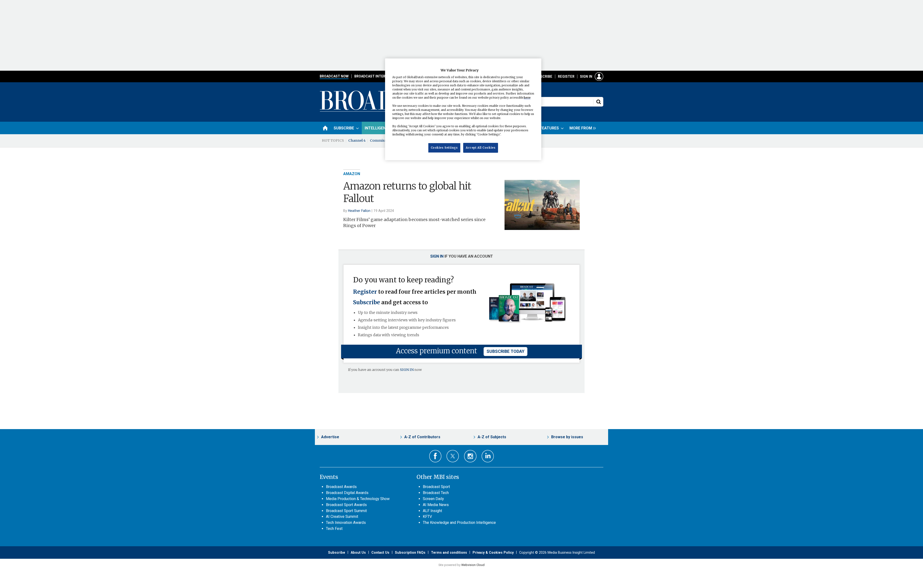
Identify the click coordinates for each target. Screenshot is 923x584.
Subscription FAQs (410, 552)
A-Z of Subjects (492, 437)
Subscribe (543, 76)
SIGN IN (407, 370)
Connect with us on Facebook (435, 456)
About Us (358, 552)
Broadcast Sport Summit (346, 510)
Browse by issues (567, 437)
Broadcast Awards (341, 486)
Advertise (330, 437)
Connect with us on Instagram (470, 456)
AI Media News (436, 504)
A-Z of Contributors (422, 437)
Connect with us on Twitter (452, 456)
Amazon (351, 173)
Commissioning (384, 140)
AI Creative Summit (342, 516)
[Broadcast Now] (385, 110)
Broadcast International (378, 76)
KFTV (427, 516)
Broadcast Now (334, 76)
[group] (581, 128)
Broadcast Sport (436, 486)
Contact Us (380, 552)
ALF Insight (432, 510)
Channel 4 (357, 140)
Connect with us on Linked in (487, 456)
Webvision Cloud (473, 565)
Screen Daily (433, 498)
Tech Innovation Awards (346, 522)
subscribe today (505, 351)
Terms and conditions (449, 552)
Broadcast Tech (436, 492)
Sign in (586, 76)
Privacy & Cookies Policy (493, 552)
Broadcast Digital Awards (347, 492)
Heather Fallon (359, 211)
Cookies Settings (444, 147)
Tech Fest (334, 528)
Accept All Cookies (480, 147)
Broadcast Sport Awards (346, 504)
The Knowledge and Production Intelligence (459, 522)
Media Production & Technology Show (358, 498)
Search (598, 102)
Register (566, 76)
